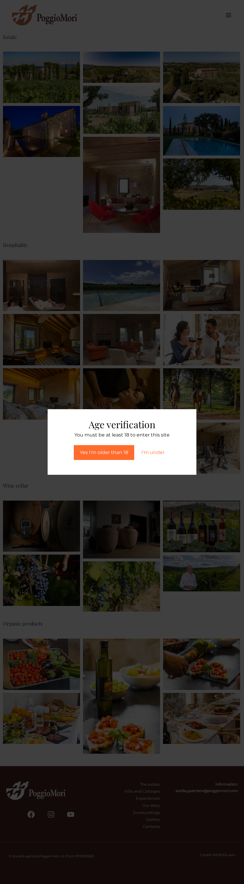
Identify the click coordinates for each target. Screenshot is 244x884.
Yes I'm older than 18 (104, 452)
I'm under (153, 452)
